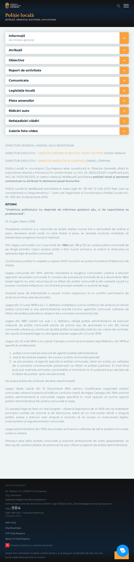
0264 (13, 508)
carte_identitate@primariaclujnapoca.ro (89, 503)
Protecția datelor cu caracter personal (31, 545)
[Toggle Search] (118, 5)
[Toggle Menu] (126, 5)
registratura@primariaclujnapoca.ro (25, 499)
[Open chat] (123, 551)
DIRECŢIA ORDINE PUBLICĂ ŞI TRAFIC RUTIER (70, 153)
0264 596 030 (12, 512)
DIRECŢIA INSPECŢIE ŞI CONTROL (61, 160)
